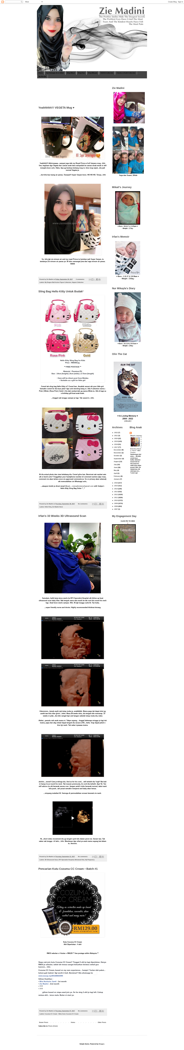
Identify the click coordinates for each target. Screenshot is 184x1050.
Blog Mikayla (92, 73)
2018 (116, 444)
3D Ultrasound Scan (51, 859)
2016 (116, 483)
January (117, 479)
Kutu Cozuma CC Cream (70, 1014)
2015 (116, 486)
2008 (116, 506)
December (118, 450)
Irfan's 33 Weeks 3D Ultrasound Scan (62, 515)
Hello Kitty (48, 507)
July (115, 464)
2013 (116, 492)
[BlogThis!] (92, 279)
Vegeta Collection (77, 282)
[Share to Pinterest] (99, 279)
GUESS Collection (107, 73)
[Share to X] (95, 279)
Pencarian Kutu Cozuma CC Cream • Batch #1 (68, 868)
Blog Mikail (71, 73)
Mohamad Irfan (79, 859)
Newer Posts (43, 1022)
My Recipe (42, 76)
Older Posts (102, 1022)
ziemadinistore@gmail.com (83, 486)
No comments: (83, 504)
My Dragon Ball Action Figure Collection (58, 282)
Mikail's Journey (136, 436)
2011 (116, 497)
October (117, 456)
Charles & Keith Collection (126, 73)
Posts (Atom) (53, 1026)
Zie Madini (44, 984)
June (116, 467)
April (116, 473)
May (115, 470)
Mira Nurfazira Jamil (48, 981)
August (116, 461)
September (118, 459)
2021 (116, 435)
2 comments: (80, 279)
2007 (116, 509)
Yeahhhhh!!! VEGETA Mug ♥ (56, 107)
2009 (116, 503)
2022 (116, 432)
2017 (116, 447)
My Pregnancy (90, 859)
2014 (116, 489)
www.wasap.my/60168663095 (50, 976)
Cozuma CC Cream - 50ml (53, 1014)
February (117, 476)
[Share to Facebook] (97, 279)
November (118, 453)
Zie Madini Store (57, 507)
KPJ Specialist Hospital (66, 859)
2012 (116, 494)
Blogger (101, 1044)
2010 (116, 500)
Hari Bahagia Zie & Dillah (55, 73)
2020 (116, 438)
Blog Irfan (81, 73)
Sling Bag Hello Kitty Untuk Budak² (60, 291)
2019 (116, 441)
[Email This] (90, 279)
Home (41, 73)
